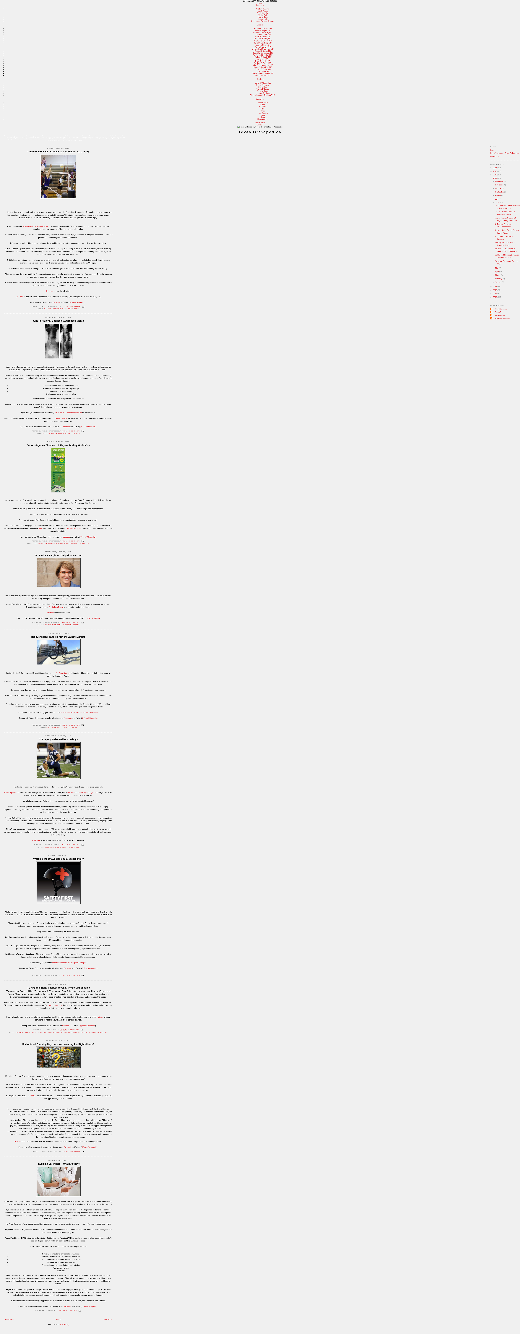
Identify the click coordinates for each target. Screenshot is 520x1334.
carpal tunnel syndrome (36, 1032)
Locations (260, 5)
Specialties (260, 99)
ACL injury (39, 543)
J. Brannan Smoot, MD (263, 41)
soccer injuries (71, 543)
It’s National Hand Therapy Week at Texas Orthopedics (58, 987)
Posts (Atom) (63, 1324)
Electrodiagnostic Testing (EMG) (262, 95)
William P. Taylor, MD (262, 63)
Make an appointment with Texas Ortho (62, 309)
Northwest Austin (262, 9)
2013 (495, 287)
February (499, 279)
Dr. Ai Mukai (48, 433)
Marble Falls (263, 19)
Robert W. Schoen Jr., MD (263, 53)
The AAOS (31, 1096)
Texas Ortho (500, 315)
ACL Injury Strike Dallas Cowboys (58, 739)
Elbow (262, 105)
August (498, 195)
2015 (495, 175)
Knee (263, 111)
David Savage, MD (262, 75)
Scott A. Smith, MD (262, 37)
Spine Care (262, 87)
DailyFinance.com (52, 625)
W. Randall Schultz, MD (262, 55)
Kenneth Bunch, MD (263, 47)
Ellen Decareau (501, 309)
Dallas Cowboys (62, 847)
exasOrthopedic (89, 1026)
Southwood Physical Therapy (262, 21)
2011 (495, 294)
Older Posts (107, 1320)
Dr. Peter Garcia (62, 673)
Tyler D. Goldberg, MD (263, 43)
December (499, 181)
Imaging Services (263, 93)
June (497, 202)
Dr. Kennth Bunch (62, 433)
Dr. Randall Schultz (42, 226)
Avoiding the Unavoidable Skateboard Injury (58, 859)
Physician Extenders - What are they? (58, 1163)
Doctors (260, 25)
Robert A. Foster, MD (262, 39)
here (40, 528)
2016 (495, 171)
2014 (495, 178)
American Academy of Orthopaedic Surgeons (69, 963)
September (499, 192)
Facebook (57, 302)
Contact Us (494, 156)
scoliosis (76, 433)
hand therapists (55, 1032)
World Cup (84, 543)
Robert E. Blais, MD (263, 69)
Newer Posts (9, 1320)
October (498, 188)
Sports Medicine (262, 85)
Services (260, 79)
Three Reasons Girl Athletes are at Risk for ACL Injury (58, 151)
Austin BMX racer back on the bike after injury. (79, 713)
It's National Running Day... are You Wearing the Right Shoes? (58, 1044)
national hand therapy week (77, 1032)
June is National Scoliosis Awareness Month (58, 320)
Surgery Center (263, 91)
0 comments (75, 306)
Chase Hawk (56, 727)
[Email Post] (83, 306)
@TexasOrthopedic (76, 302)
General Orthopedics (263, 83)
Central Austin (262, 13)
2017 (495, 168)
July (497, 199)
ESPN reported (10, 793)
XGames (74, 727)
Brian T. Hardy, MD (262, 61)
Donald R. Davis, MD (262, 51)
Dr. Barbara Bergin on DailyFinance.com (58, 555)
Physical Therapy (263, 89)
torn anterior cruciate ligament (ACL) (81, 793)
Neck (263, 115)
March (498, 275)
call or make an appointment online (68, 413)
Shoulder (262, 107)
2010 (495, 297)
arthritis (19, 1032)
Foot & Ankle (263, 113)
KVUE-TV (66, 727)
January (498, 282)
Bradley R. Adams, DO (263, 29)
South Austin (263, 11)
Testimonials (260, 123)
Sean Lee (75, 847)
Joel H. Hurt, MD (262, 45)
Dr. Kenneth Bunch (59, 418)
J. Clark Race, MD (263, 71)
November (499, 185)
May (497, 268)
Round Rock (263, 17)
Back (263, 117)
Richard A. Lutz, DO (263, 35)
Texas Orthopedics (259, 132)
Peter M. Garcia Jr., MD (262, 33)
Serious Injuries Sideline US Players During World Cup (58, 445)
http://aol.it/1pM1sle (92, 618)
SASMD (498, 312)
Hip (262, 109)
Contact (260, 125)
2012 (495, 290)
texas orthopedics (100, 1032)
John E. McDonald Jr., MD (262, 65)
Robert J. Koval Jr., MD (262, 67)
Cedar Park (262, 15)
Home (260, 3)
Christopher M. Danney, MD (263, 49)
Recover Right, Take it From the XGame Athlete (58, 637)
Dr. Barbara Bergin (56, 607)
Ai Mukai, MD (262, 59)
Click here (49, 291)
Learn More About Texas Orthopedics (504, 153)
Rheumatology (262, 119)
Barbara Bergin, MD (262, 31)
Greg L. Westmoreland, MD (262, 73)
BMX (48, 727)
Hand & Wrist (263, 103)
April (497, 272)
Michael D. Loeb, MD (262, 57)
